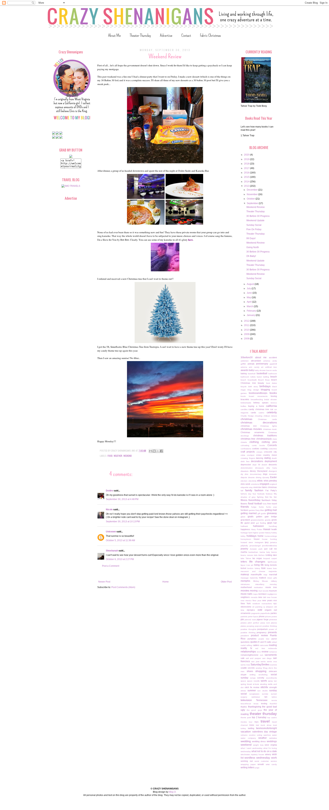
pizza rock (265, 623)
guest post (249, 523)
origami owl (271, 610)
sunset (274, 694)
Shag (265, 668)
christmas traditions (265, 435)
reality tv (246, 648)
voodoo (252, 735)
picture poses (271, 616)
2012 (247, 321)
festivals (260, 494)
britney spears (260, 402)
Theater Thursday (140, 35)
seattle (244, 668)
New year (256, 600)
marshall (273, 574)
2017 (247, 168)
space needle (253, 681)
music (244, 594)
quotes (253, 642)
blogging (265, 389)
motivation (258, 587)
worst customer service (266, 761)
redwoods (272, 648)
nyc (275, 603)
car (271, 409)
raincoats (264, 645)
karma (262, 552)
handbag (273, 526)
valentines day (260, 731)
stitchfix (264, 687)
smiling (253, 675)
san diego (267, 658)
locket (243, 568)
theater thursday (263, 714)
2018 (247, 163)
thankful (273, 704)
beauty (261, 383)
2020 (247, 154)
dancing (259, 458)
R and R (262, 642)
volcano (244, 735)
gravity (268, 520)
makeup (245, 574)
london (250, 568)
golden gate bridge (266, 516)
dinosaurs (259, 468)
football (258, 503)
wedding (246, 741)
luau (275, 568)
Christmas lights (268, 426)
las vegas (257, 558)
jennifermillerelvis (269, 546)
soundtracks (271, 678)
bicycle (244, 386)
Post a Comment (110, 566)
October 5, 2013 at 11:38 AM (120, 540)
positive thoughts (248, 629)
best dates (271, 383)
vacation (246, 731)
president (245, 636)
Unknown (111, 531)
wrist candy (271, 764)
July (249, 288)
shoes (250, 671)
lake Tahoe (246, 558)
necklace (262, 594)
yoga (257, 768)
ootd (260, 610)
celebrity (272, 412)
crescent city (270, 452)
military (274, 581)
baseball (251, 374)
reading (273, 645)
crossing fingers (248, 458)
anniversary (262, 363)
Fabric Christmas (210, 35)
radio (269, 642)
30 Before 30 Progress (258, 216)
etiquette (244, 487)
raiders (256, 645)
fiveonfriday (254, 500)
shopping (260, 671)
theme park (246, 717)
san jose (255, 661)
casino (261, 413)
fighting (260, 497)
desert (264, 465)
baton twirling (263, 377)
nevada (254, 597)
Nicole (109, 509)
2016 (247, 172)
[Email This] (151, 451)
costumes (272, 449)
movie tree (271, 587)
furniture (244, 510)
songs (253, 678)
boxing (274, 396)
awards (244, 370)
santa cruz (272, 661)
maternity (254, 578)
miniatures (245, 584)
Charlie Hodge (247, 416)
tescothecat (246, 704)
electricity (252, 481)
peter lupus (253, 616)
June (249, 293)
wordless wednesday (257, 757)
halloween (258, 526)
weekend (127, 455)
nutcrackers (267, 603)
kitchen (261, 555)
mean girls (272, 578)
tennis (274, 700)
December (252, 189)
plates (243, 626)
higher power (258, 533)
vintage (273, 731)
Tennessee (262, 700)
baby (251, 370)
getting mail (271, 510)
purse (274, 639)
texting (264, 703)
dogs (265, 474)
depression (246, 464)
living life (259, 565)
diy (242, 474)
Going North (252, 247)
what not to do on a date (264, 751)
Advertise (166, 35)
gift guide (262, 513)
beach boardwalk (249, 380)
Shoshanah (112, 550)
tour (250, 722)
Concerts (272, 445)
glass (243, 517)
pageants (255, 613)
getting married (249, 513)
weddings (272, 741)
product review (259, 635)
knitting (269, 555)
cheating (258, 416)
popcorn (258, 626)
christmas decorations (259, 422)
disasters (244, 471)
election (244, 481)
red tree (260, 648)
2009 (247, 334)
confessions (246, 449)
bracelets (245, 399)
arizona (244, 367)
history (268, 533)
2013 (247, 186)
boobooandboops (258, 393)
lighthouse (272, 562)
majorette (273, 571)
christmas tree (248, 438)
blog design (253, 390)
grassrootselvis (257, 520)
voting (259, 735)
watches (267, 735)
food (110, 455)
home (261, 536)
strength (273, 687)
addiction (245, 361)
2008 (247, 338)
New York (246, 603)
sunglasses (254, 694)
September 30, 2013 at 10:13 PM (123, 521)
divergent (273, 471)
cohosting (245, 445)
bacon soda (271, 370)
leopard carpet (270, 558)
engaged (264, 484)
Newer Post (104, 581)
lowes (269, 568)
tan (265, 697)
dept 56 (256, 465)
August (251, 284)
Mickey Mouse (260, 581)
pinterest (273, 620)
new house (272, 597)
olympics (251, 610)
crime (243, 455)
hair (275, 523)
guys (269, 523)
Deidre (109, 490)
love (263, 568)
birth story (253, 386)
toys (257, 722)
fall (242, 491)
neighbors (245, 597)
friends (245, 506)
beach (273, 376)
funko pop (271, 507)
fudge (253, 507)
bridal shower (270, 399)
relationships (248, 651)
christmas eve (249, 426)
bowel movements (258, 396)
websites (273, 738)
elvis (260, 480)
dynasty (265, 477)
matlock (262, 578)
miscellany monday (266, 584)
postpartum (262, 629)
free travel (272, 503)
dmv (246, 474)
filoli (266, 497)
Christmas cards (267, 419)
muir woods (263, 591)
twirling (251, 728)
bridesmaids (246, 403)
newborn (256, 603)
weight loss (258, 745)
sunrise (265, 694)
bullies (243, 406)
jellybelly (244, 546)
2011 (247, 325)
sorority (260, 678)
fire (271, 497)
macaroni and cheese (253, 571)
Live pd (249, 565)
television (246, 700)
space (243, 681)
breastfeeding (257, 399)
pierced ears (250, 620)
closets (244, 442)
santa (263, 661)
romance (273, 652)
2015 (247, 177)
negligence (272, 594)
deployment (271, 461)
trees (251, 725)
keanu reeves (247, 555)
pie (242, 619)
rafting (249, 645)
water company (248, 738)
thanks (244, 707)
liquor (243, 565)
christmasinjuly (264, 438)
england (273, 484)
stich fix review (252, 687)
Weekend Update (255, 220)
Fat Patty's (271, 490)
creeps (259, 452)
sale (242, 658)
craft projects (248, 451)
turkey (243, 728)
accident (273, 357)
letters (244, 561)
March (250, 306)
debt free (245, 461)
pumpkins (252, 639)
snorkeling (263, 675)
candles (244, 409)
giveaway (272, 513)
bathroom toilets (248, 377)
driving (258, 477)
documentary (255, 474)
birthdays (265, 386)
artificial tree (271, 367)
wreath (261, 764)
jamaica (273, 542)
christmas (246, 419)
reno (259, 652)
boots (243, 396)
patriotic (244, 616)
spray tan (272, 681)
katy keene (271, 552)
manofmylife (256, 574)
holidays (251, 535)
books (273, 392)
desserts (273, 464)
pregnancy (262, 632)
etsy (251, 487)
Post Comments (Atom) (123, 587)
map (265, 575)
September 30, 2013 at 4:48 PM (122, 499)
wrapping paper (248, 764)
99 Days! (251, 238)
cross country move (266, 455)
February (252, 310)
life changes (257, 561)
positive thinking (270, 626)
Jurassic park (256, 549)
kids (255, 555)
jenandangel (255, 546)
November (252, 194)
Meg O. (172, 792)
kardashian (253, 552)
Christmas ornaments (252, 432)
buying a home (256, 406)
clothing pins (269, 442)
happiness (245, 529)
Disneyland (262, 471)
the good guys (254, 710)
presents (272, 632)
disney (253, 471)
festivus (269, 494)
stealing (263, 684)
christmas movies (251, 428)
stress (243, 691)
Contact (186, 35)
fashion (259, 490)
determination (247, 468)
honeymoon (246, 539)
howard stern (247, 542)
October (251, 198)
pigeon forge (262, 619)
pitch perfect (253, 623)
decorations (257, 461)
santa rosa (245, 665)
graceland (245, 520)
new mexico (246, 600)
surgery (244, 697)
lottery (257, 568)
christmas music (270, 429)
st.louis (256, 684)
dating (267, 458)
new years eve (269, 600)
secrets (251, 668)
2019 (247, 159)
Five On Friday (253, 229)
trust (275, 725)
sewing (259, 668)
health (274, 529)
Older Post (226, 581)
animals (251, 364)
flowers (244, 503)
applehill (273, 364)
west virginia (271, 745)
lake (275, 555)
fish (275, 497)
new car (262, 597)
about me (261, 357)
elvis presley (270, 480)
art (262, 367)
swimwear (256, 697)
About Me (114, 35)
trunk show (266, 725)
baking (244, 373)
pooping (250, 626)
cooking (264, 448)
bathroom (272, 374)
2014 (247, 181)
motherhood (246, 587)
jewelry (244, 548)
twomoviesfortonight (266, 728)
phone (261, 616)
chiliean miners (270, 416)
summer (252, 690)
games (252, 510)
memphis (245, 581)
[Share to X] (158, 451)
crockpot (250, 455)
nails (249, 594)
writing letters (247, 767)
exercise (257, 487)
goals (250, 516)
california (271, 405)
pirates (244, 623)
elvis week (245, 484)
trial (257, 725)
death (274, 458)
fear (254, 494)
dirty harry (271, 468)
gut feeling (261, 523)
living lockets (271, 565)
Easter (273, 477)
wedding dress (259, 741)
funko (261, 507)
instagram (259, 542)
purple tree (264, 639)
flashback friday (269, 500)
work (274, 757)
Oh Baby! (251, 256)
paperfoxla (265, 613)
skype (243, 674)
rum (261, 655)
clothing (254, 441)
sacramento (271, 655)
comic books (258, 445)
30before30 (247, 357)
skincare (273, 671)
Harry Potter (256, 529)
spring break (246, 684)
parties (274, 613)
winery (268, 754)
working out (247, 761)
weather (118, 455)
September (253, 203)
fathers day (246, 494)
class (274, 439)
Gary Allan (259, 510)
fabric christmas (269, 487)
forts (265, 504)
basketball (262, 373)
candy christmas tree (258, 409)
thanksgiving (254, 706)
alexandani (256, 361)
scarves (273, 665)
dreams (251, 477)
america (266, 361)
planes (274, 623)
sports (264, 680)
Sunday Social (253, 225)
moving (254, 590)
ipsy (267, 542)
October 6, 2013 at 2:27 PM (120, 559)
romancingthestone (249, 655)
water (274, 735)
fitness (244, 500)
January (251, 315)
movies (245, 590)
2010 (247, 329)
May (249, 297)
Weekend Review (255, 207)
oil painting (257, 607)
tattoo (274, 697)
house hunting (269, 539)
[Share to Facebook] (161, 451)
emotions (255, 484)
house (257, 539)
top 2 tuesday (259, 717)
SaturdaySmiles (260, 664)
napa (255, 594)
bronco (274, 403)
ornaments (246, 613)
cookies (255, 448)
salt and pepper (253, 658)
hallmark (244, 526)
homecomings (271, 536)
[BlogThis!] (154, 451)
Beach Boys (264, 380)
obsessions (246, 607)
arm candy (254, 367)
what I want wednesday (251, 748)
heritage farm (246, 533)
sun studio (262, 691)
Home (165, 581)
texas (256, 704)
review (265, 651)
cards (253, 412)
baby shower (260, 370)
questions (245, 642)
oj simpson (268, 607)
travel (265, 721)
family (248, 490)
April (249, 301)
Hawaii (266, 529)
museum (273, 591)
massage (245, 578)
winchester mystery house (252, 754)
